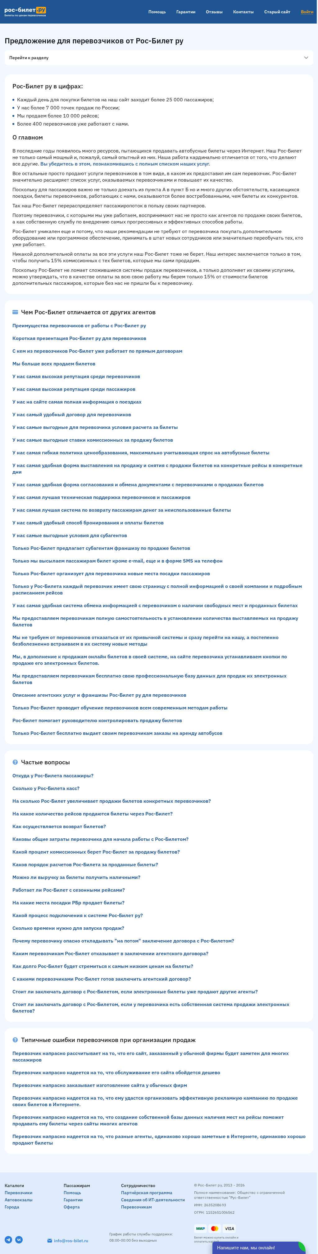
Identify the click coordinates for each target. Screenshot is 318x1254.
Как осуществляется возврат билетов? (59, 826)
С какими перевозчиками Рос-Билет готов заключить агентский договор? (101, 979)
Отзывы (214, 12)
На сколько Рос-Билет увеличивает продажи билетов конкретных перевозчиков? (111, 801)
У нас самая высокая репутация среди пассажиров (73, 389)
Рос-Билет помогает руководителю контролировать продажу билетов (97, 720)
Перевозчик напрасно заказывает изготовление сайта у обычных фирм (99, 1085)
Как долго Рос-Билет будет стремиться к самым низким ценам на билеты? (102, 966)
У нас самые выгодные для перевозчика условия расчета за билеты (95, 427)
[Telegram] (8, 1239)
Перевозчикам (136, 1207)
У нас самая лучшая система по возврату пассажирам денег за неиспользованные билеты (121, 510)
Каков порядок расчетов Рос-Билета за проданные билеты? (85, 864)
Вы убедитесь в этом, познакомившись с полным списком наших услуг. (125, 164)
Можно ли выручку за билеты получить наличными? (76, 877)
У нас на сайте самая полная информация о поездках (77, 402)
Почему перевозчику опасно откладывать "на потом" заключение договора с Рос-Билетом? (123, 941)
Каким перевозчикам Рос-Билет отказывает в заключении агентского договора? (110, 953)
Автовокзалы (19, 1200)
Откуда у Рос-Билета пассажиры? (52, 775)
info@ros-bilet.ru (71, 1240)
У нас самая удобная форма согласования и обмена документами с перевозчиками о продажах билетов (138, 484)
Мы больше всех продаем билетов (53, 363)
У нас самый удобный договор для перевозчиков (71, 414)
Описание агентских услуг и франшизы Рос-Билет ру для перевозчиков (99, 695)
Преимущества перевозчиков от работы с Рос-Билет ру (79, 325)
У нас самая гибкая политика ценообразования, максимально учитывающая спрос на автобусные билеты (141, 452)
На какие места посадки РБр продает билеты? (68, 902)
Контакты (243, 12)
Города (12, 1207)
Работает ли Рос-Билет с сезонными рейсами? (68, 890)
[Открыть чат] (259, 1248)
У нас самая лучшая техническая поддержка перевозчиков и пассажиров (101, 497)
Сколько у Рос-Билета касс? (46, 788)
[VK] (19, 1239)
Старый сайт (277, 12)
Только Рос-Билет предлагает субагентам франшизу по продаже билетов (101, 548)
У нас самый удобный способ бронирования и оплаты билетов (88, 522)
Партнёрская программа (146, 1192)
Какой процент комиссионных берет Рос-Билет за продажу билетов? (96, 852)
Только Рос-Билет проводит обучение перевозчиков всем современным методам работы (120, 707)
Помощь (157, 12)
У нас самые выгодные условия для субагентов (69, 535)
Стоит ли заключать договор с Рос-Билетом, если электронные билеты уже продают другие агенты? (135, 991)
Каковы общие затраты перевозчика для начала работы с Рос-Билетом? (100, 839)
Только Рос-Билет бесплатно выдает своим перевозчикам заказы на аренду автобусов (117, 733)
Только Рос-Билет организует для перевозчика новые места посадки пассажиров (111, 573)
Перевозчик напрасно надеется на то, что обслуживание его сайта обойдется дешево (116, 1072)
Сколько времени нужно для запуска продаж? (68, 928)
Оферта (72, 1207)
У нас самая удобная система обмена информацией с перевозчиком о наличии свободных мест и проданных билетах (155, 605)
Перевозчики (18, 1192)
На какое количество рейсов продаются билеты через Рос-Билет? (92, 813)
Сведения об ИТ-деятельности (153, 1200)
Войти (307, 12)
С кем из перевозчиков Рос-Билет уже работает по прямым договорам (97, 351)
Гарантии (185, 12)
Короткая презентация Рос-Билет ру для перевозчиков (79, 338)
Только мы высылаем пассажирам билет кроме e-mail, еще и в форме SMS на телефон (117, 561)
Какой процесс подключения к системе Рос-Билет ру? (77, 915)
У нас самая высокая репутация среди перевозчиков (76, 376)
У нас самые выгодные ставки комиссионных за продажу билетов (92, 440)
